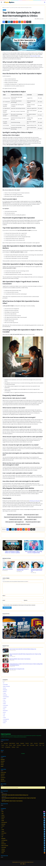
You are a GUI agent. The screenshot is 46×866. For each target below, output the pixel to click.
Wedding (5, 721)
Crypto (4, 693)
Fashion (4, 698)
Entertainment (6, 696)
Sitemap (2, 779)
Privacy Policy (3, 772)
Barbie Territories (6, 686)
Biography (5, 689)
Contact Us (3, 777)
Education (5, 695)
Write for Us (3, 781)
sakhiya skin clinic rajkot (16, 519)
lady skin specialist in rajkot (31, 514)
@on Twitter (3, 783)
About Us (2, 775)
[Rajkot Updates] (9, 2)
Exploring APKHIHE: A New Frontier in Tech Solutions (20, 659)
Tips (4, 715)
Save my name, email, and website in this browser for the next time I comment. (19, 605)
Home (4, 7)
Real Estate (5, 710)
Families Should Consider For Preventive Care (23, 570)
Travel (4, 717)
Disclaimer (3, 774)
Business (4, 691)
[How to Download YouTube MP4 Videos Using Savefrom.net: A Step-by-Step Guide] (6, 655)
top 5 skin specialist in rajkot (33, 522)
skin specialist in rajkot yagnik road (15, 522)
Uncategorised (6, 719)
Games (4, 701)
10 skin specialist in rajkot (35, 56)
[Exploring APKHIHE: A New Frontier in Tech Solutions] (6, 660)
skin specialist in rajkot (30, 519)
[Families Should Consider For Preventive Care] (23, 564)
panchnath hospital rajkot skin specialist (15, 517)
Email (4, 600)
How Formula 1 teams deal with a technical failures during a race (23, 649)
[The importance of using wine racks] (6, 670)
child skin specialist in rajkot (15, 514)
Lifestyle (4, 707)
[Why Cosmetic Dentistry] (9, 564)
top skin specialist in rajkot (23, 524)
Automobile (5, 684)
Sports (4, 712)
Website (25, 600)
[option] (23, 627)
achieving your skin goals (34, 500)
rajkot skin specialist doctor (35, 517)
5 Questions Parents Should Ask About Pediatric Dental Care (36, 570)
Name (4, 595)
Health (7, 7)
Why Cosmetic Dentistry (8, 569)
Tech (4, 714)
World (4, 722)
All (3, 682)
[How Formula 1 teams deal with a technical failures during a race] (6, 650)
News (4, 708)
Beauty (4, 688)
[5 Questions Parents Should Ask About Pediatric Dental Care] (37, 564)
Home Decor (5, 705)
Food (4, 700)
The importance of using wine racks (17, 668)
